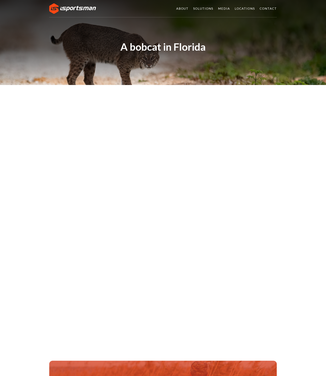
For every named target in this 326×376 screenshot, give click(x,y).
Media (224, 8)
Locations (245, 8)
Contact (268, 8)
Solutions (203, 8)
